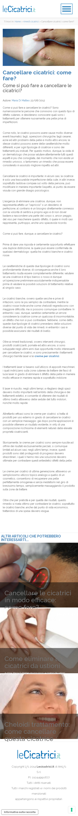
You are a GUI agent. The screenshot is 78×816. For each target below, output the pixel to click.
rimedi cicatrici (31, 21)
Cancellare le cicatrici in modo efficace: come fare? (38, 600)
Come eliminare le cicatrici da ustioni (33, 662)
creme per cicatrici (46, 356)
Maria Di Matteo (21, 100)
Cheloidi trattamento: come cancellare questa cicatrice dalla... (37, 735)
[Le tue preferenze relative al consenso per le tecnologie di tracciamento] (71, 809)
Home (18, 21)
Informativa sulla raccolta (20, 811)
